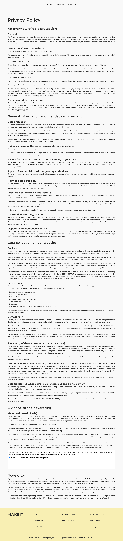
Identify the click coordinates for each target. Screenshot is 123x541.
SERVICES (39, 520)
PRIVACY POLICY (69, 514)
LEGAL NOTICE (68, 520)
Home (49, 4)
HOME (37, 514)
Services (60, 4)
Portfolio (72, 4)
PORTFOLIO (39, 526)
